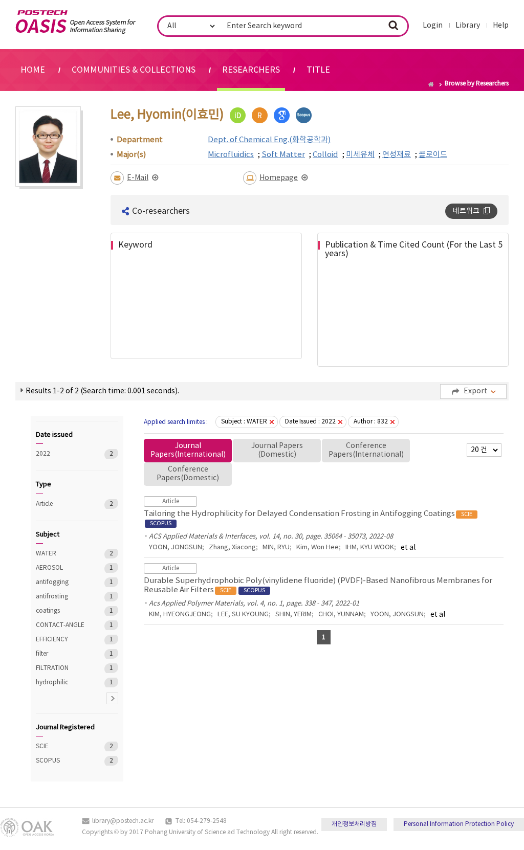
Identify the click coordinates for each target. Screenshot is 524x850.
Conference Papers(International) (366, 450)
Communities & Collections (133, 70)
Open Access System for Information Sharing (75, 22)
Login (433, 25)
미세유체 (360, 154)
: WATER (244, 421)
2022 (63, 454)
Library (467, 25)
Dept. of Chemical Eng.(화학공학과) (269, 140)
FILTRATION (63, 668)
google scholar (282, 115)
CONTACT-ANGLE (63, 625)
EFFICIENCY (63, 639)
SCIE (63, 746)
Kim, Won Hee (317, 547)
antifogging (63, 582)
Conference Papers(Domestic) (188, 473)
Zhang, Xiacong (232, 547)
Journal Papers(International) (188, 450)
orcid (238, 115)
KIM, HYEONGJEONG (180, 614)
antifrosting (63, 596)
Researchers (251, 70)
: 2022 (310, 421)
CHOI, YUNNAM (341, 614)
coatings (63, 611)
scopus (304, 115)
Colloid (325, 154)
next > (112, 698)
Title (318, 70)
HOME (32, 70)
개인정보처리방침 (354, 824)
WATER (63, 553)
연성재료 (396, 154)
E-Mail (137, 178)
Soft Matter (283, 154)
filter (63, 654)
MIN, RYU (276, 547)
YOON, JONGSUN (175, 547)
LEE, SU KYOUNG (243, 614)
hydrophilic (63, 682)
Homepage (278, 178)
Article (63, 504)
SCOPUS (63, 760)
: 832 (371, 421)
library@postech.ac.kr (123, 821)
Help (501, 25)
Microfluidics (231, 154)
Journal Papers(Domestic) (277, 450)
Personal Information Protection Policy (459, 824)
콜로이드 (433, 154)
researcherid (260, 115)
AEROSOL (63, 568)
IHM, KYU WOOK (369, 547)
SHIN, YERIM (293, 614)
